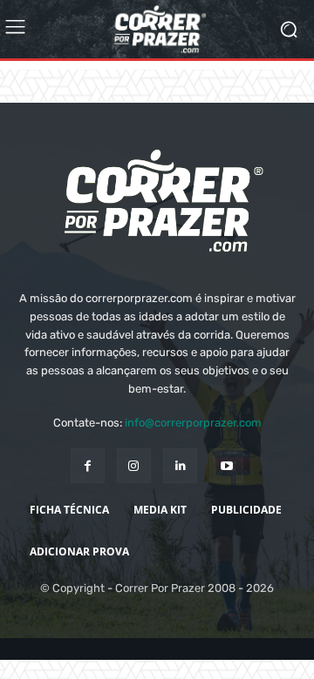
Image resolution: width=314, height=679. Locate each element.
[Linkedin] (180, 465)
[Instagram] (134, 465)
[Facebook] (88, 465)
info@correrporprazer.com (193, 422)
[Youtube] (226, 465)
